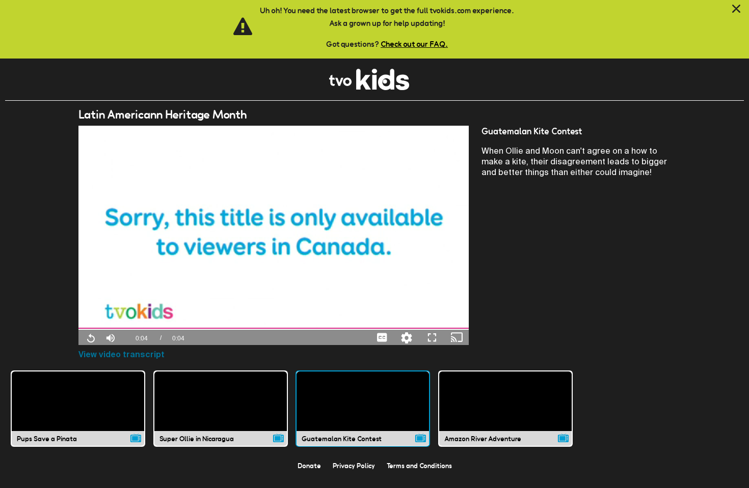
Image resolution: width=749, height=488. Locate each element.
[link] (369, 87)
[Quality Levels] (406, 337)
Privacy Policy (354, 465)
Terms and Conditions (419, 465)
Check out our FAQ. (414, 44)
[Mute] (110, 337)
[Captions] (382, 337)
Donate (309, 465)
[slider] (273, 328)
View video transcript (121, 354)
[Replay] (90, 337)
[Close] (736, 9)
